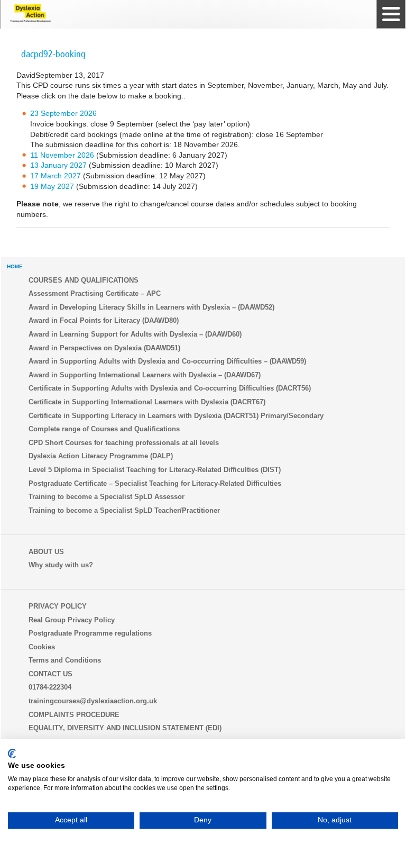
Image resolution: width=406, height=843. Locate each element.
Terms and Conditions (65, 660)
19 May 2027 (52, 186)
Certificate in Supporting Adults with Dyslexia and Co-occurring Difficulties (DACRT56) (170, 388)
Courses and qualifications (84, 280)
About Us (46, 552)
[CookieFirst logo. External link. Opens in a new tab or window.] (12, 753)
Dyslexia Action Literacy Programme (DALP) (101, 456)
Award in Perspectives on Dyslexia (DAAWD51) (104, 348)
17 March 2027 (55, 175)
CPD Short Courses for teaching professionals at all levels (124, 443)
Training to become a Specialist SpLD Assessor (106, 497)
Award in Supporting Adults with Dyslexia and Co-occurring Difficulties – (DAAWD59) (167, 361)
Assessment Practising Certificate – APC (95, 293)
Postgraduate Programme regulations (90, 633)
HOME (15, 266)
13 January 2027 (58, 165)
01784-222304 (50, 687)
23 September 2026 (63, 113)
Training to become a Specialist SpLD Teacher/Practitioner (124, 510)
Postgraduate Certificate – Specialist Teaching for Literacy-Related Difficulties (155, 483)
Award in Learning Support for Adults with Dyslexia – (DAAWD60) (135, 334)
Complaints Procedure (74, 715)
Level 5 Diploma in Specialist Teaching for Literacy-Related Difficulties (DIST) (155, 470)
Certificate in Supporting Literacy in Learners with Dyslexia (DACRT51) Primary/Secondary (176, 416)
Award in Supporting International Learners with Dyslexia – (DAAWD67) (145, 375)
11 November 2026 (62, 155)
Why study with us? (61, 565)
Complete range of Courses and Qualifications (104, 429)
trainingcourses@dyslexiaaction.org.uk (93, 701)
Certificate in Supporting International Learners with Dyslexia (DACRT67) (147, 402)
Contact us (50, 674)
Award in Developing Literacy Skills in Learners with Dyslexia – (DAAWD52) (151, 307)
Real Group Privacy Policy (72, 620)
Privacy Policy (58, 606)
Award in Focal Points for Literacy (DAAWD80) (104, 320)
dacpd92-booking (53, 54)
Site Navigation (390, 14)
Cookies (42, 647)
